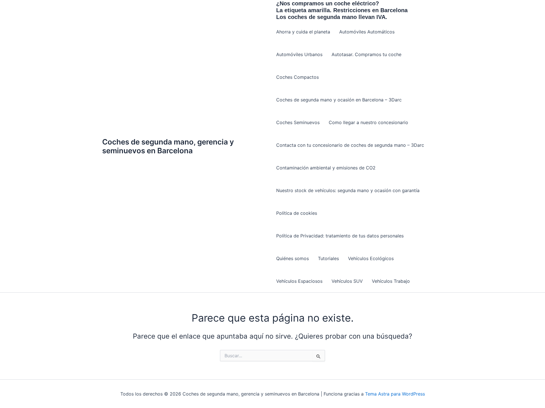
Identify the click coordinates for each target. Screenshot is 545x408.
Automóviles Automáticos (367, 32)
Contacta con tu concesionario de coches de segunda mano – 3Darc (350, 145)
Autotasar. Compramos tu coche (366, 54)
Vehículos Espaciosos (299, 281)
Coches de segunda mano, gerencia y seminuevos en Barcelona (168, 146)
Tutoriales (328, 258)
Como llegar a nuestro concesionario (368, 122)
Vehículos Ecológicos (371, 258)
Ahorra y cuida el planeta (303, 32)
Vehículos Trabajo (391, 281)
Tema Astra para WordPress (395, 394)
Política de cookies (296, 213)
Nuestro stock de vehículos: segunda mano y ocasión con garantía (348, 190)
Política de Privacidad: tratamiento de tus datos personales (340, 236)
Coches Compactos (297, 77)
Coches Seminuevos (298, 122)
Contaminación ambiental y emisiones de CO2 (326, 168)
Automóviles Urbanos (299, 54)
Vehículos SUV (347, 281)
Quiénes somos (292, 258)
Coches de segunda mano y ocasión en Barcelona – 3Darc (339, 100)
